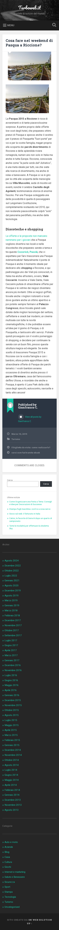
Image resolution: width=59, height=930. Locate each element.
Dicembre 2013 (13, 799)
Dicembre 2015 (13, 700)
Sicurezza (10, 882)
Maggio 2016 (12, 685)
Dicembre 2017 (13, 620)
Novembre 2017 (13, 625)
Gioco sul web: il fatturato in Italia (24, 513)
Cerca (10, 480)
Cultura (8, 862)
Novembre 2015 (13, 705)
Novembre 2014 (13, 755)
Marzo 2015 (11, 735)
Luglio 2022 (11, 575)
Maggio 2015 (12, 725)
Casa (7, 857)
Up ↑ (29, 923)
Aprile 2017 (11, 650)
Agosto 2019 (12, 595)
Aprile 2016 (11, 690)
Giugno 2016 (11, 680)
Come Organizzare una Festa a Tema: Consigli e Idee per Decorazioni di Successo (30, 503)
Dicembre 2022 (13, 565)
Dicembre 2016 (13, 665)
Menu (10, 25)
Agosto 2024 (12, 560)
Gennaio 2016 (12, 695)
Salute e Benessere (15, 877)
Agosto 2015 (12, 715)
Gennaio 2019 (12, 605)
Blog (7, 852)
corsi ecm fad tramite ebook (25, 452)
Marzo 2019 (11, 600)
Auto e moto (11, 842)
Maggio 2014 (12, 780)
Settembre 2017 (13, 635)
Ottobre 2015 (12, 710)
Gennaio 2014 (12, 794)
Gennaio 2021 (12, 580)
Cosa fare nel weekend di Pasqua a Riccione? (29, 43)
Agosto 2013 (12, 810)
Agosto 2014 (12, 765)
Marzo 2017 (11, 655)
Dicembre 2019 (13, 590)
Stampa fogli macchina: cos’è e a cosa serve (29, 509)
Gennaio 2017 (12, 660)
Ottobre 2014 (12, 760)
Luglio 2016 (11, 675)
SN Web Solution (40, 920)
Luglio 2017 (11, 640)
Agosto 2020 (12, 585)
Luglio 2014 (11, 770)
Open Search (53, 25)
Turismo (15, 439)
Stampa (9, 891)
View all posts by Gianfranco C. (29, 419)
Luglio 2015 (11, 720)
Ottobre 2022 (12, 570)
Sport (7, 886)
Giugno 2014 (11, 775)
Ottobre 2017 (12, 630)
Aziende (9, 847)
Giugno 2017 (11, 645)
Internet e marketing (15, 872)
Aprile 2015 (11, 730)
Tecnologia (10, 896)
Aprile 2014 (11, 785)
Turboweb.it (29, 7)
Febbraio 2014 (12, 790)
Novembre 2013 (13, 805)
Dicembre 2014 (13, 750)
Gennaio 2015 (12, 745)
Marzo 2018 (11, 610)
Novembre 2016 (13, 670)
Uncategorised (12, 907)
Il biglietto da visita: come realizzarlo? (30, 447)
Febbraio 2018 (12, 615)
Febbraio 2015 (12, 740)
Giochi (8, 866)
